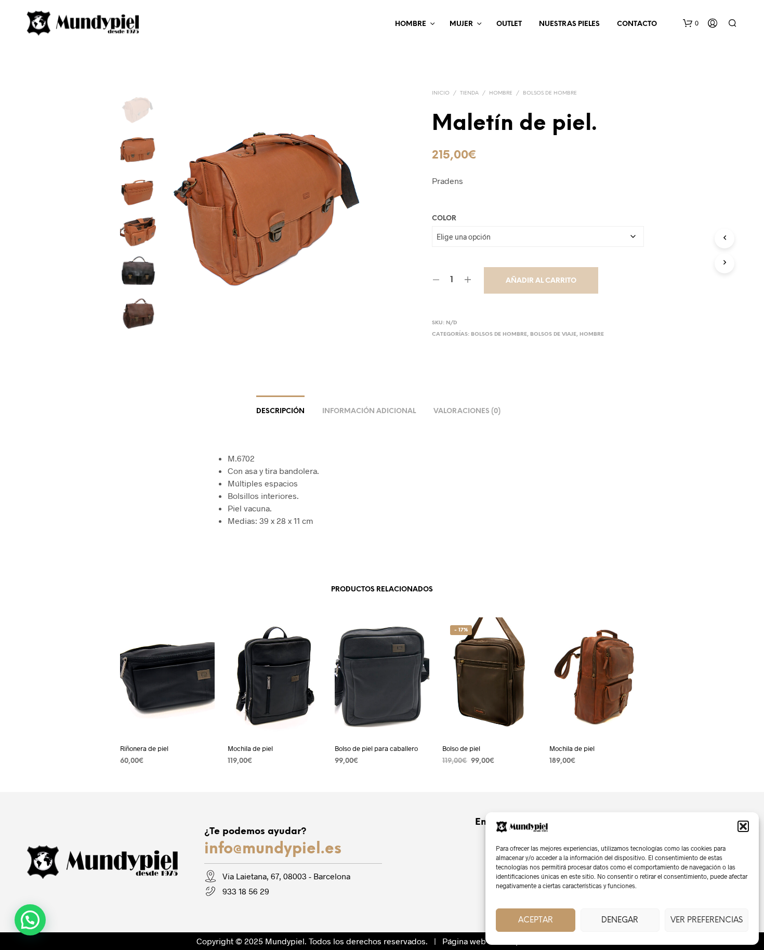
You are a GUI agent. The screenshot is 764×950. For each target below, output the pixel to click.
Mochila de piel (250, 748)
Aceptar (535, 920)
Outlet (509, 24)
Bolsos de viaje (553, 334)
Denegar (619, 920)
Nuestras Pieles (569, 24)
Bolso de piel (461, 748)
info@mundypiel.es (272, 849)
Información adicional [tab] (369, 411)
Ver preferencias (706, 920)
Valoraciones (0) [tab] (466, 411)
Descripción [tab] (280, 411)
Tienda (469, 93)
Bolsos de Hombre (550, 93)
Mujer (461, 24)
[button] (743, 826)
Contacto (637, 24)
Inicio (441, 93)
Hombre (410, 24)
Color (444, 218)
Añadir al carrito (541, 281)
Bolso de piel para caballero (376, 748)
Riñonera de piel (144, 748)
